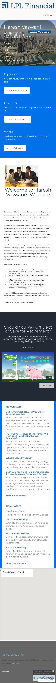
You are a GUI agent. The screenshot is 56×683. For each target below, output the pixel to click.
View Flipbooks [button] (15, 90)
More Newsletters (16, 495)
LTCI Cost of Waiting (17, 519)
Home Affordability (16, 547)
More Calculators (16, 563)
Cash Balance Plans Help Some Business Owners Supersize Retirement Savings (27, 473)
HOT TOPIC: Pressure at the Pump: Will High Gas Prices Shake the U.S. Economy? (27, 436)
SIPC (17, 663)
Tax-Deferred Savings (17, 533)
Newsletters (13, 406)
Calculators (13, 506)
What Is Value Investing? (19, 458)
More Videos (28, 347)
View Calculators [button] (16, 119)
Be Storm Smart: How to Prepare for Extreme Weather (25, 413)
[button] (47, 15)
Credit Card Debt (15, 511)
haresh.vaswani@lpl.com (16, 60)
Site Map (6, 671)
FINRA (13, 663)
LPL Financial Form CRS (13, 655)
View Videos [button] (14, 148)
